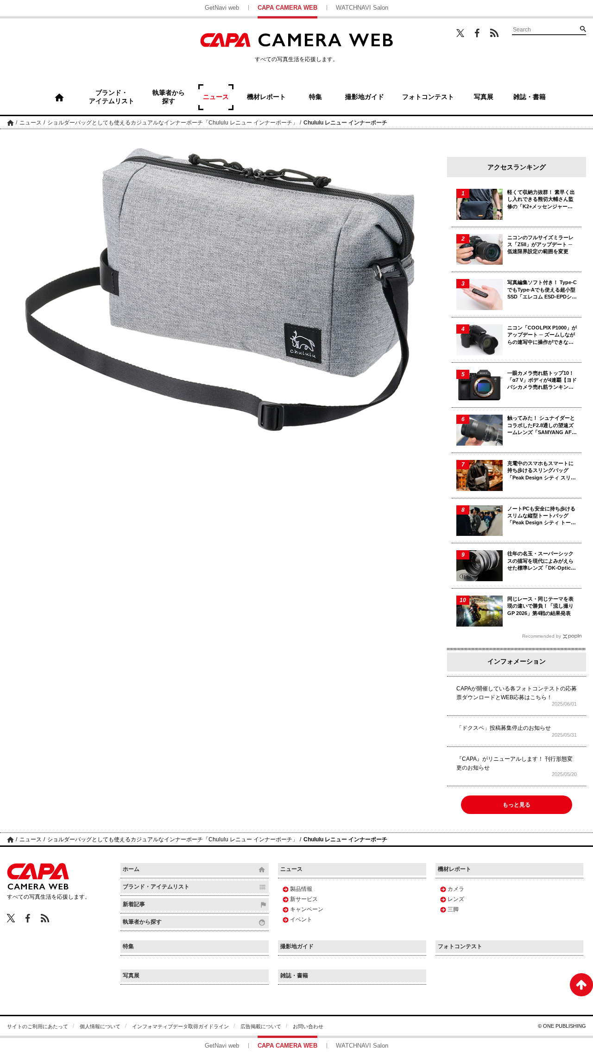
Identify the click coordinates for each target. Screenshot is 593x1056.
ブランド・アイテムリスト (156, 886)
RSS (494, 33)
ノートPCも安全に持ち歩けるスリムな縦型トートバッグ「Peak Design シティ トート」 (541, 516)
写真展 (131, 975)
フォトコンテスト (460, 946)
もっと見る (516, 804)
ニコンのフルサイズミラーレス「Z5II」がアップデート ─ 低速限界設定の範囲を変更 (540, 245)
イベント (301, 919)
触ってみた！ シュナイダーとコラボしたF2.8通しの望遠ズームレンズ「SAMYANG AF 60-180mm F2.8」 (541, 425)
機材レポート (454, 869)
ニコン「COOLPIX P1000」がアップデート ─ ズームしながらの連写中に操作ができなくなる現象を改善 (542, 335)
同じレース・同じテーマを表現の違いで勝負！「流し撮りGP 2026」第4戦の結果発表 (540, 606)
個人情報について (100, 1026)
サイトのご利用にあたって (37, 1026)
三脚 (453, 909)
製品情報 (301, 889)
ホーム (10, 122)
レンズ (456, 899)
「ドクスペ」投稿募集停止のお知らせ (503, 728)
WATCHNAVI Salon (362, 8)
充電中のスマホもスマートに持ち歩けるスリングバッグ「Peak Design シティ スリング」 (541, 470)
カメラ (456, 889)
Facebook (477, 33)
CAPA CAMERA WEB (287, 8)
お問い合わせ (308, 1026)
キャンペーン (306, 909)
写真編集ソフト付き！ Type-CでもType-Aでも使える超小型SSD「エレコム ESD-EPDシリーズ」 (542, 290)
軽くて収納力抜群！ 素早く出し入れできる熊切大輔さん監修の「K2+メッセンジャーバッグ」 (541, 199)
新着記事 (134, 904)
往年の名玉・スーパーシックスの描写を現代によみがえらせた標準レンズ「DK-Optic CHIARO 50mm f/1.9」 (540, 561)
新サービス (304, 899)
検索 (583, 28)
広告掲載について (260, 1026)
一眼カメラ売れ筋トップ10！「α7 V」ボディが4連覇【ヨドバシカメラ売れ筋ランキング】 (542, 380)
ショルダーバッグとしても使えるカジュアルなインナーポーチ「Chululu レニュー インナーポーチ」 (172, 122)
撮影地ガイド (297, 946)
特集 (128, 946)
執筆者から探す (142, 922)
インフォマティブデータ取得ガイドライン (180, 1026)
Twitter (460, 33)
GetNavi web (222, 8)
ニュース (30, 122)
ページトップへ (581, 984)
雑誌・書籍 (294, 975)
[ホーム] (59, 97)
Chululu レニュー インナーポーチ (345, 122)
